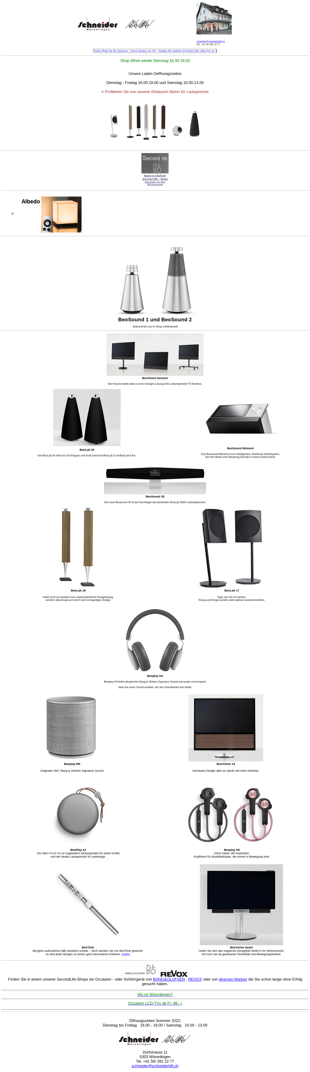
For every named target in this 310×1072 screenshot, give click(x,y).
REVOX (195, 979)
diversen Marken (233, 979)
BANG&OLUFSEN (169, 979)
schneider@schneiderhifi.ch (210, 41)
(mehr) (126, 954)
